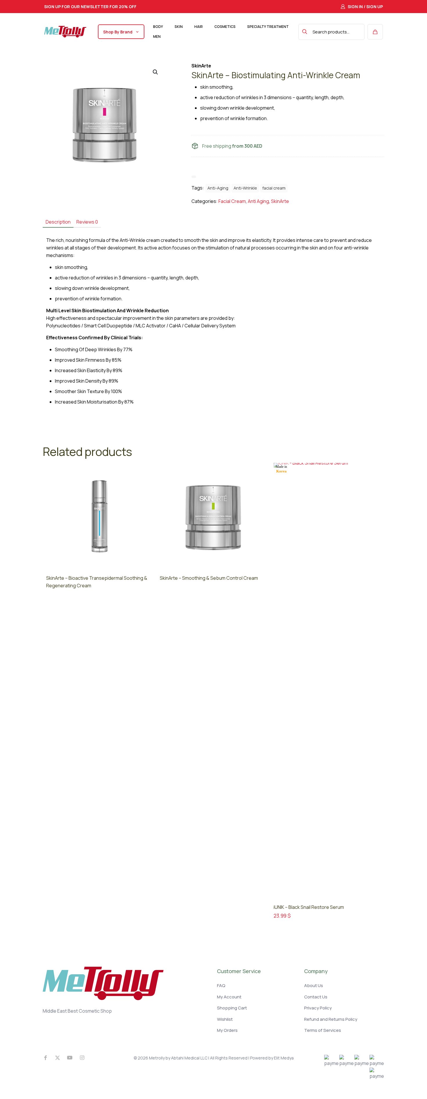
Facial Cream (232, 201)
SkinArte (280, 201)
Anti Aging (258, 201)
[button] (156, 72)
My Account (229, 997)
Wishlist (225, 1019)
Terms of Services (322, 1030)
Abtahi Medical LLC (189, 1058)
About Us (313, 985)
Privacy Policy (318, 1008)
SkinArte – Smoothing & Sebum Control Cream (209, 578)
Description (58, 222)
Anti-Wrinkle (245, 188)
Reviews (87, 222)
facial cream (274, 188)
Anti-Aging (217, 188)
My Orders (227, 1030)
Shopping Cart (232, 1008)
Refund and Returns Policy (330, 1019)
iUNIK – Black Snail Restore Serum (309, 907)
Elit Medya (284, 1058)
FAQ (221, 985)
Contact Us (315, 997)
